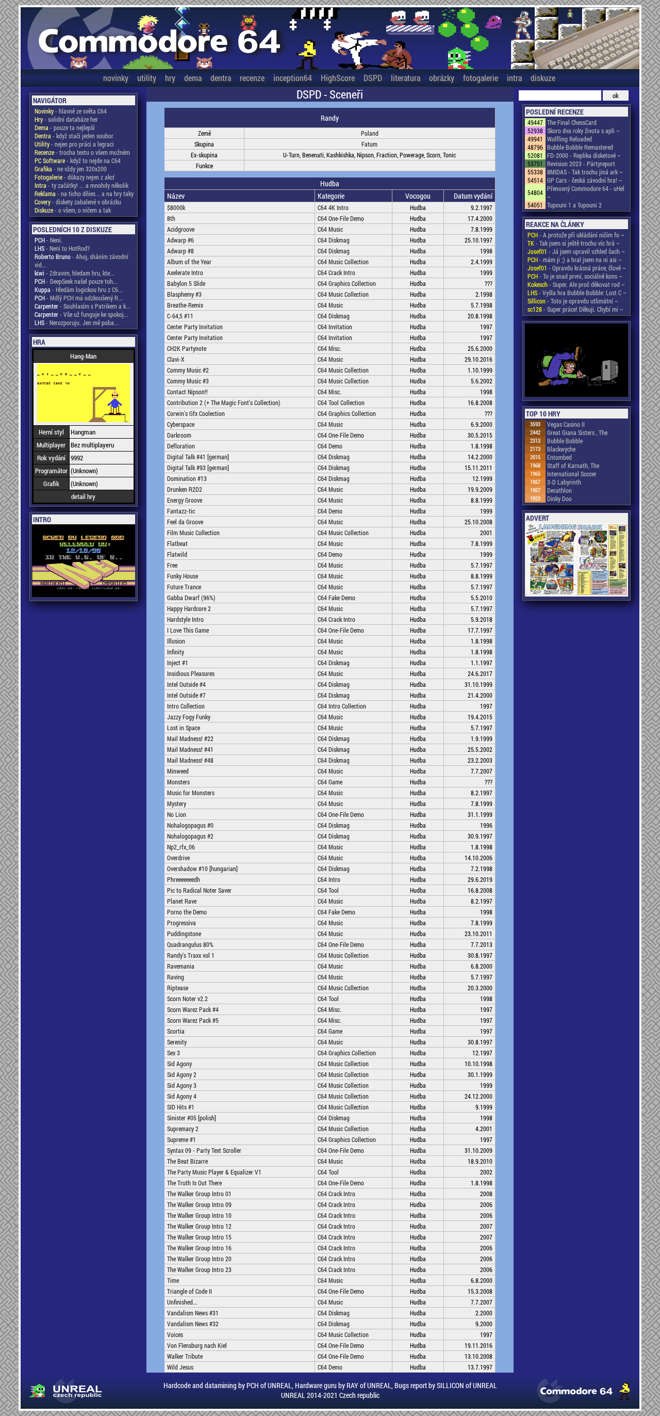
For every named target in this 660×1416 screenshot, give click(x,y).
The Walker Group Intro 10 (199, 1215)
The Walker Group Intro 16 (199, 1248)
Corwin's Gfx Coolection (196, 413)
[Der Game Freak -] (576, 361)
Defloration (181, 446)
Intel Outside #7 (186, 695)
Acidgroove (180, 229)
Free (172, 565)
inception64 (292, 77)
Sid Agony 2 (181, 1074)
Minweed (178, 771)
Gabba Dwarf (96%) (191, 597)
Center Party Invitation (195, 327)
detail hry (83, 496)
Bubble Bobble (565, 441)
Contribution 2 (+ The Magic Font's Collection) (223, 402)
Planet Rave (181, 901)
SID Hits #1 (180, 1107)
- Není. (48, 240)
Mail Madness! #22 (190, 738)
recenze (252, 77)
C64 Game (330, 782)
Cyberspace (180, 424)
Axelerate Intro (185, 272)
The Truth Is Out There (194, 1183)
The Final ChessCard (572, 122)
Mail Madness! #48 (190, 760)
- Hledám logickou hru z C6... (79, 289)
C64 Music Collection (343, 262)
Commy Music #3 (188, 381)
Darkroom (179, 435)
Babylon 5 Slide (186, 283)
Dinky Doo (559, 498)
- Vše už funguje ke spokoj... (81, 314)
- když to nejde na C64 (78, 160)
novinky (115, 77)
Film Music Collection (193, 532)
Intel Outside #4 (186, 684)
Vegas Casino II (566, 424)
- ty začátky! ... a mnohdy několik (81, 185)
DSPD (373, 77)
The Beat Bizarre (187, 1161)
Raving (175, 977)
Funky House (182, 576)
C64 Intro (329, 879)
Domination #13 (187, 478)
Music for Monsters (190, 793)
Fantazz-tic (181, 511)
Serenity (177, 1042)
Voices (175, 1334)
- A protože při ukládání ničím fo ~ (575, 235)
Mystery (176, 803)
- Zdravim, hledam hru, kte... (74, 273)
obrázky (441, 77)
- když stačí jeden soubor (74, 136)
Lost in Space (183, 727)
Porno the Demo (187, 912)
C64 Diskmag (334, 240)
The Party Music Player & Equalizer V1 (214, 1172)
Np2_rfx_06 (181, 847)
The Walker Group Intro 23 (199, 1269)
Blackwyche (561, 449)
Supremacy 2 (183, 1128)
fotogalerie (480, 77)
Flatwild (177, 554)
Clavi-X (176, 359)
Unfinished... (182, 1302)
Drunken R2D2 (184, 489)
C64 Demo (330, 446)
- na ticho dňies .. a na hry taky (84, 193)
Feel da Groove (185, 522)
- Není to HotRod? (62, 248)
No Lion (176, 814)
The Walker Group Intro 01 (199, 1193)
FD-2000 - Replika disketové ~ (584, 155)
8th (171, 218)
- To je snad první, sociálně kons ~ (574, 276)
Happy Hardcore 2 (189, 608)
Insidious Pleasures (190, 673)
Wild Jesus (180, 1367)
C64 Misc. (329, 348)
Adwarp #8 (180, 251)
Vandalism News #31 (193, 1313)
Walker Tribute (185, 1356)
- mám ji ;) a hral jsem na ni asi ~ (574, 259)
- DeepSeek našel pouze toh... (76, 281)
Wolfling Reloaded (569, 139)
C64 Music (330, 229)
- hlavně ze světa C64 (71, 111)
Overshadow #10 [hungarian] (202, 868)
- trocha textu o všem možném (82, 152)
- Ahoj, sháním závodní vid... (81, 260)
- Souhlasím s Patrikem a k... (82, 306)
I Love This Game (188, 630)
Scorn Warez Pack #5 (193, 1020)
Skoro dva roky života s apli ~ (583, 130)
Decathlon (559, 490)
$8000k (176, 207)
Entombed (559, 457)
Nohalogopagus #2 (190, 836)
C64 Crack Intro (336, 272)
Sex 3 (173, 1053)
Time (173, 1280)
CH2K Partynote (186, 348)
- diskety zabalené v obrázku (78, 202)
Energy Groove (184, 500)
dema (193, 77)
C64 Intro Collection (342, 706)
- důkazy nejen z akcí (74, 177)
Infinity (175, 652)
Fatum (369, 144)
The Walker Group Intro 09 (199, 1204)
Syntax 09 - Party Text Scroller (204, 1150)
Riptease (177, 988)
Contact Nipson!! (187, 392)
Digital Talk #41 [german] (198, 457)
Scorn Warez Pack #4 (193, 1009)
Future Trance (184, 587)
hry (170, 77)
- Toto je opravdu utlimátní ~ (572, 301)
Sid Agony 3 (181, 1085)
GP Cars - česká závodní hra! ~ (584, 180)
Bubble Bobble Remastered (580, 147)
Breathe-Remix (185, 305)
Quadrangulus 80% (190, 944)
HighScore (338, 77)
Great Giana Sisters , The (577, 432)
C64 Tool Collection (341, 402)
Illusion (176, 641)
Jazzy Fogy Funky (188, 717)
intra (514, 77)
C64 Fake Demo (336, 597)
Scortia (176, 1031)
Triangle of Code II (189, 1291)
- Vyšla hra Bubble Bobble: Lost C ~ (576, 292)
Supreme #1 (181, 1139)
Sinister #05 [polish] (191, 1118)
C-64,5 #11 (180, 316)
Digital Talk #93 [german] (198, 467)
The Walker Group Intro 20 (199, 1258)
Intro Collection (186, 706)
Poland (369, 133)
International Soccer (572, 474)
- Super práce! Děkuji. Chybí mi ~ (575, 309)
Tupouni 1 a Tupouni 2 (574, 205)
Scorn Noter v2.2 (187, 998)
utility (146, 77)
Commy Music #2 (188, 370)
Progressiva (181, 923)
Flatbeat (177, 543)
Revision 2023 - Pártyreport (581, 163)
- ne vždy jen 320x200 (71, 169)
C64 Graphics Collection (347, 283)
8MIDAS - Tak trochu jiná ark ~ (585, 172)
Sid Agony (179, 1063)
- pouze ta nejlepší (65, 127)
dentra (220, 77)
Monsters (178, 782)
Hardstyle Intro (185, 619)
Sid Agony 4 (181, 1096)
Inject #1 (177, 662)
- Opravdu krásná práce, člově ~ (576, 268)
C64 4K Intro (333, 207)
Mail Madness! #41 (190, 749)
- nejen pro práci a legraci (74, 144)
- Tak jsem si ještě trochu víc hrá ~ (573, 243)
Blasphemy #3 (184, 294)
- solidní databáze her (66, 119)
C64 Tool (328, 890)
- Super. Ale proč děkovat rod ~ (576, 284)
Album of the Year (189, 262)
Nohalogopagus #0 (190, 825)
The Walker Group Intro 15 (199, 1237)
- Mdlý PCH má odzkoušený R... (79, 298)
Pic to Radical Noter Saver (199, 890)
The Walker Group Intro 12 (199, 1226)
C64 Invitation (335, 327)
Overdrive (178, 858)
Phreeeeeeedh (183, 879)
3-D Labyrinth (564, 482)
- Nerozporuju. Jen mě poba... (77, 322)
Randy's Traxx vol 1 (190, 955)
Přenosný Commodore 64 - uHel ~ (585, 192)
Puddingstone (184, 933)
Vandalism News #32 (193, 1324)
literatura (405, 77)
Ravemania (180, 966)
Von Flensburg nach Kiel (197, 1345)
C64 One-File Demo (341, 218)
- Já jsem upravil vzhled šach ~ (576, 251)
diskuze (543, 77)
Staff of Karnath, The (573, 465)
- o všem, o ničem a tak (73, 210)
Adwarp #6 (180, 240)
